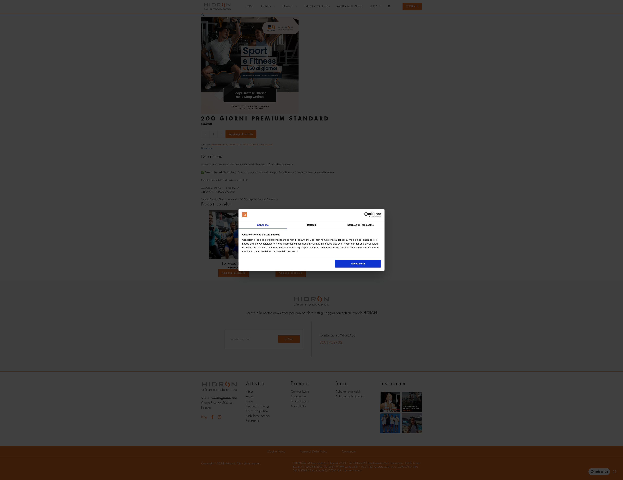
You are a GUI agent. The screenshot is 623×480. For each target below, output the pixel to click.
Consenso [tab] (263, 224)
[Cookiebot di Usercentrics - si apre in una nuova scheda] (367, 214)
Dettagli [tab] (311, 224)
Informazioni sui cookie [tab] (360, 224)
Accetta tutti (358, 263)
